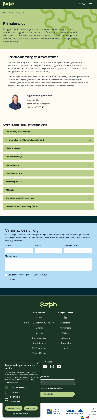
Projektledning (12, 165)
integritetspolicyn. (39, 274)
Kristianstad (65, 327)
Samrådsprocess (14, 181)
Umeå (65, 348)
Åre (65, 317)
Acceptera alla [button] (14, 408)
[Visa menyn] (90, 4)
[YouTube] (45, 367)
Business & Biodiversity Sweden (39, 322)
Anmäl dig (48, 394)
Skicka (12, 279)
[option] (88, 417)
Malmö (65, 333)
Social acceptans (14, 173)
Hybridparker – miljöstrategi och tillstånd (25, 140)
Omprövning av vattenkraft (18, 131)
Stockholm (66, 343)
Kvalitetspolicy (39, 338)
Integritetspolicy (39, 343)
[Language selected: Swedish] (86, 417)
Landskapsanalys (14, 156)
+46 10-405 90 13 (35, 107)
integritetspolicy (55, 388)
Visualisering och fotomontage (20, 198)
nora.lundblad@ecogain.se (39, 103)
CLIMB (39, 317)
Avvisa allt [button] (31, 408)
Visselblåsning (39, 353)
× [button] (38, 363)
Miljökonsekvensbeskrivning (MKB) (22, 206)
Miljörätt (10, 190)
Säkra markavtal (13, 148)
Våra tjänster (39, 312)
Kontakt (39, 327)
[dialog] (21, 389)
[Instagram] (52, 367)
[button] (21, 413)
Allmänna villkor (39, 348)
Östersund (65, 338)
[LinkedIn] (59, 367)
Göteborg (65, 322)
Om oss (39, 333)
